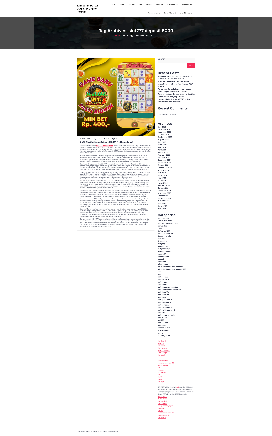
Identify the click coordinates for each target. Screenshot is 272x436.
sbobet (161, 259)
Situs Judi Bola (172, 4)
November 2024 (164, 163)
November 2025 (164, 132)
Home (113, 4)
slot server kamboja (166, 315)
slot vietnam (162, 348)
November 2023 (164, 193)
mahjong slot (163, 246)
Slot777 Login (162, 353)
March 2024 (163, 183)
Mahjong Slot (187, 4)
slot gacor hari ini (165, 300)
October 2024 (163, 165)
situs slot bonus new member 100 (172, 269)
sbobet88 (162, 262)
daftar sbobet (163, 399)
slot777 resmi (162, 403)
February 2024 (164, 186)
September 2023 (165, 198)
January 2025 (163, 158)
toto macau (162, 372)
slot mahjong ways (166, 307)
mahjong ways (164, 249)
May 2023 (162, 208)
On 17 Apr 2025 (85, 139)
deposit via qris (164, 236)
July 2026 (162, 127)
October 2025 (163, 135)
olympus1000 (163, 256)
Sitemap (149, 4)
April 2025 (162, 150)
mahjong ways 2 (164, 251)
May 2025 (162, 147)
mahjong (161, 244)
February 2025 (164, 155)
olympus (161, 370)
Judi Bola (131, 4)
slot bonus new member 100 (169, 290)
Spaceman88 (163, 330)
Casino (121, 4)
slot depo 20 (162, 417)
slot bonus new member (168, 287)
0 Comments (118, 139)
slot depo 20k (163, 295)
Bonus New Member (166, 221)
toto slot (161, 333)
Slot (140, 4)
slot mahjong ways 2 (166, 310)
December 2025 (164, 129)
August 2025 (163, 140)
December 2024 (164, 160)
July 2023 (162, 203)
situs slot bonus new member (170, 267)
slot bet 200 (163, 277)
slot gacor (162, 297)
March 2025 (163, 152)
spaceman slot (164, 328)
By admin (97, 139)
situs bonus (163, 264)
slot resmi (161, 355)
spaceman (162, 325)
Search (161, 59)
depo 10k (161, 343)
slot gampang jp (165, 302)
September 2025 (165, 137)
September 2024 (165, 168)
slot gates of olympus (165, 406)
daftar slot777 (164, 231)
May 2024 (162, 178)
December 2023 (164, 191)
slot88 (160, 377)
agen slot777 (163, 218)
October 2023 (163, 196)
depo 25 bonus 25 (165, 234)
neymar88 (162, 254)
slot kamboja (163, 305)
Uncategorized (164, 335)
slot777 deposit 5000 (104, 146)
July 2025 (162, 142)
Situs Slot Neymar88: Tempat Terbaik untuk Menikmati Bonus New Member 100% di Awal (175, 83)
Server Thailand (170, 13)
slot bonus (162, 282)
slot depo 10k (163, 292)
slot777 (161, 320)
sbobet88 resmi (163, 415)
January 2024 (164, 188)
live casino (162, 241)
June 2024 (162, 175)
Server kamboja (154, 13)
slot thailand (163, 318)
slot (159, 375)
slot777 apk (163, 323)
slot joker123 (162, 401)
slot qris (161, 313)
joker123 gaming (186, 13)
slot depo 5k (162, 341)
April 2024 (162, 180)
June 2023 (162, 206)
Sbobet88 (159, 4)
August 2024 (163, 170)
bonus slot (162, 226)
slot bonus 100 (164, 285)
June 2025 (162, 145)
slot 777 (161, 274)
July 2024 (162, 173)
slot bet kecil (163, 279)
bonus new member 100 (168, 223)
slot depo (161, 382)
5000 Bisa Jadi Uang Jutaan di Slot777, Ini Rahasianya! (106, 142)
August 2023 (163, 201)
